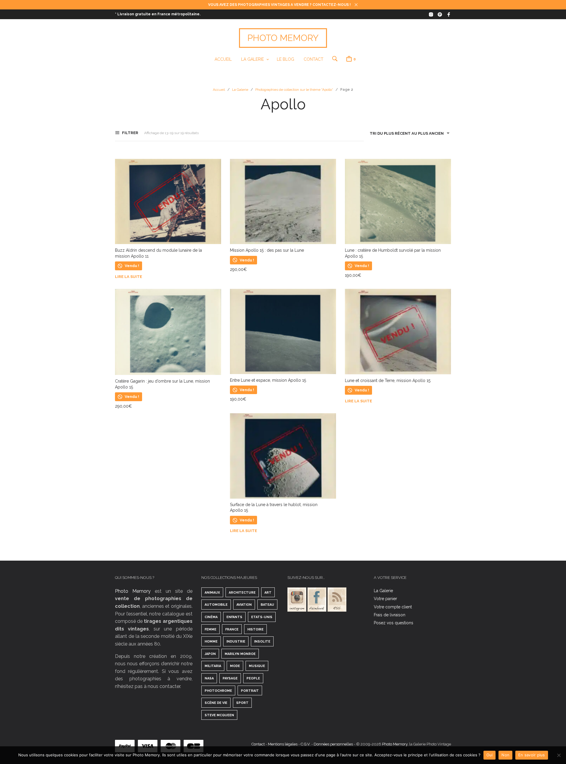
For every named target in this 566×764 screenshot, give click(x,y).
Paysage (230, 678)
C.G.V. (305, 744)
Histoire (255, 629)
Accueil (223, 59)
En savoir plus (531, 755)
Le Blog (285, 59)
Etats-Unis (261, 617)
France (231, 629)
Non (505, 755)
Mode (235, 666)
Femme (210, 629)
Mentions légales (282, 744)
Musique (257, 666)
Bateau (267, 605)
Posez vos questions (393, 622)
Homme (211, 641)
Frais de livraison (389, 614)
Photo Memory (133, 591)
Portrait (250, 691)
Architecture (242, 593)
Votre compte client (393, 607)
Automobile (216, 605)
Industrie (235, 641)
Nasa (209, 678)
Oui (489, 755)
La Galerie (252, 59)
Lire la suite (128, 277)
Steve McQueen (219, 715)
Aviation (244, 605)
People (253, 678)
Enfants (234, 617)
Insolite (262, 641)
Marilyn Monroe (240, 654)
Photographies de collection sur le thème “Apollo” (294, 90)
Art (268, 593)
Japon (210, 654)
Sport (242, 703)
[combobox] (407, 134)
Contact (313, 59)
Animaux (212, 593)
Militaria (213, 666)
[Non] (559, 755)
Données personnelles (333, 744)
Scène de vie (216, 703)
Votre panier (385, 598)
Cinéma (211, 617)
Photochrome (218, 691)
